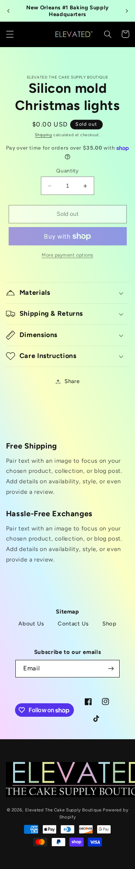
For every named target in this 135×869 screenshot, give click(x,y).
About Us (31, 623)
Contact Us (73, 623)
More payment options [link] (67, 255)
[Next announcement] (126, 11)
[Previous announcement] (8, 11)
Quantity (67, 171)
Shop (109, 623)
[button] (9, 34)
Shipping (43, 134)
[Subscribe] (111, 669)
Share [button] (72, 381)
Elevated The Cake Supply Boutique (63, 810)
